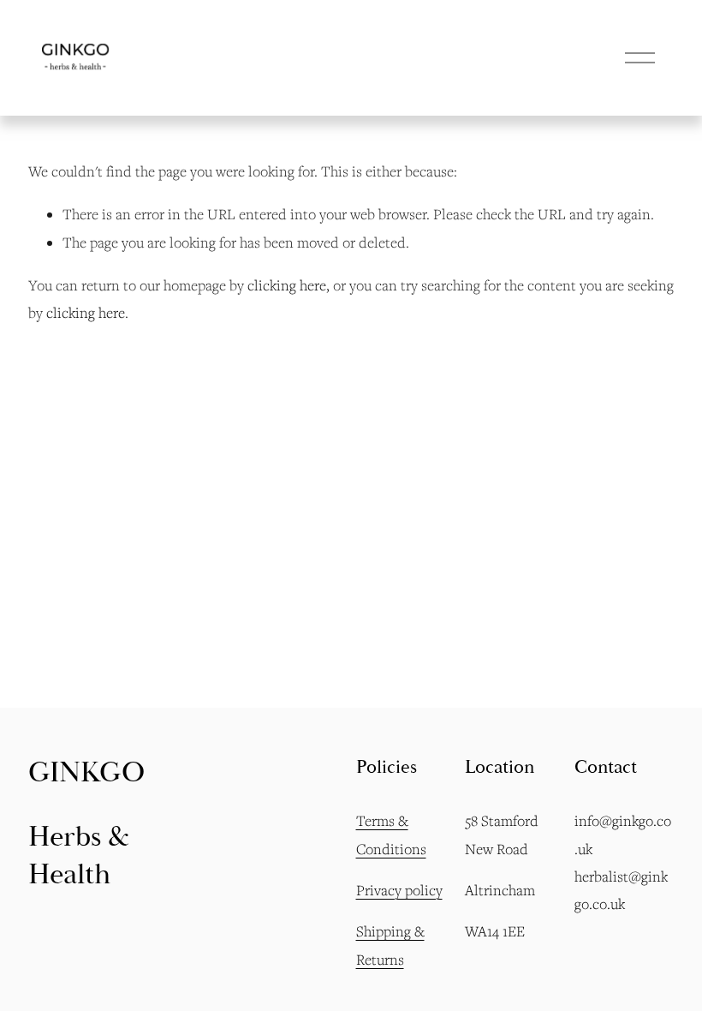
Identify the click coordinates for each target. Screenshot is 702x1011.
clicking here (286, 285)
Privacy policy (399, 890)
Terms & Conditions (391, 834)
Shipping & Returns (390, 945)
